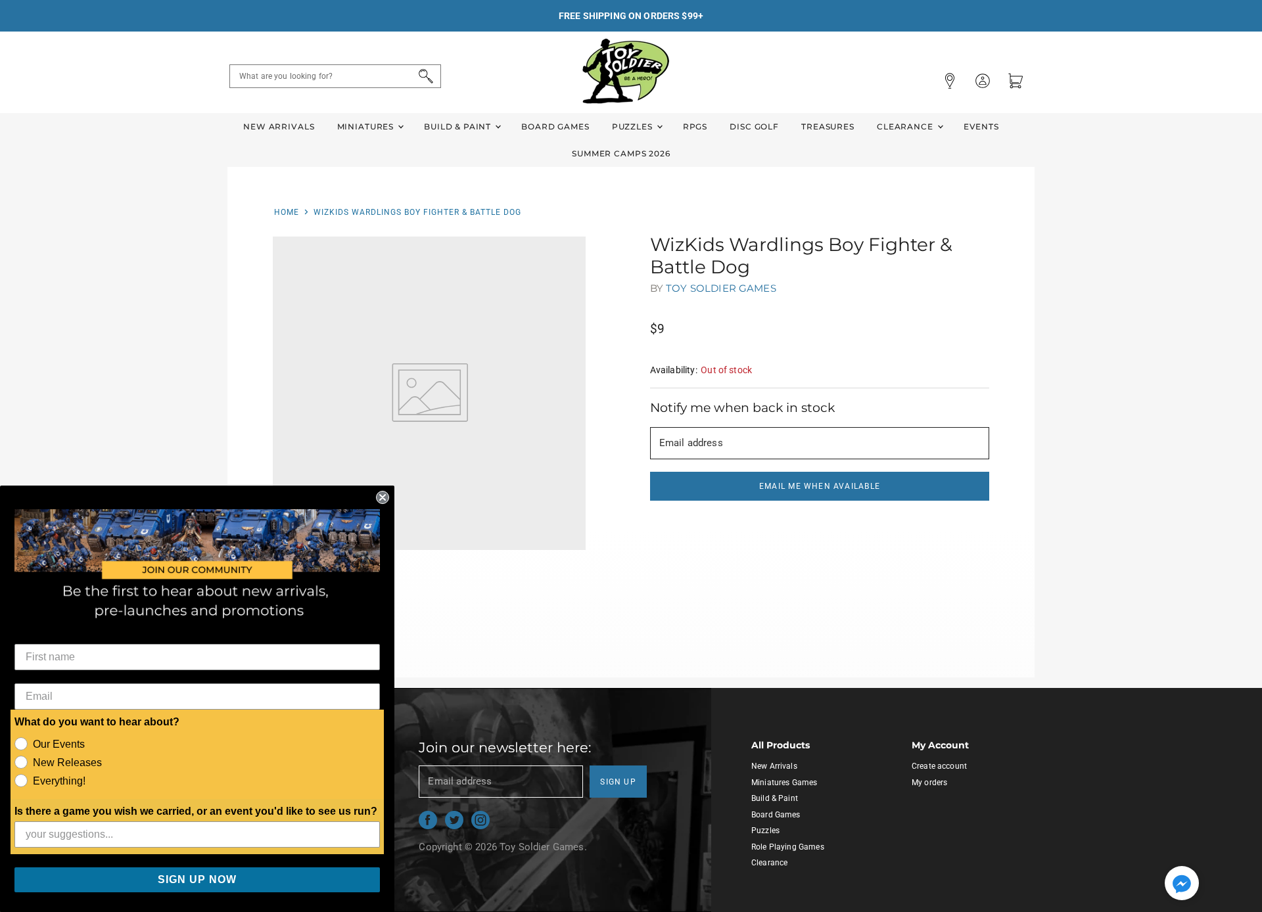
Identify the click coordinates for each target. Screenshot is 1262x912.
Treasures (827, 126)
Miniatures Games (784, 782)
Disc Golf (754, 126)
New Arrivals (278, 126)
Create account (939, 766)
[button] (1182, 884)
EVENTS (981, 126)
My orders (929, 782)
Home (286, 212)
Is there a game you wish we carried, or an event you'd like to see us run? (195, 811)
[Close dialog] (382, 497)
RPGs (695, 126)
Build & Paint (459, 126)
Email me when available (819, 486)
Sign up (618, 782)
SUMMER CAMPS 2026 (621, 153)
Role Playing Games (787, 847)
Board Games (555, 126)
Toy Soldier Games (721, 288)
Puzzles (633, 126)
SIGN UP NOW (197, 879)
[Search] (423, 76)
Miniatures (366, 126)
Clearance (906, 126)
